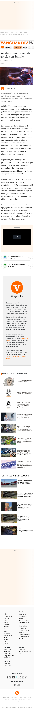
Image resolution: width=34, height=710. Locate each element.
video (9, 340)
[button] (2, 47)
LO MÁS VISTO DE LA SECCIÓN (15, 476)
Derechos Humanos (12, 356)
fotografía (24, 338)
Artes (8, 359)
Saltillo (18, 47)
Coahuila (8, 47)
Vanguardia (11, 88)
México (25, 47)
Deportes (23, 356)
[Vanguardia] (17, 287)
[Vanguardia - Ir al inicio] (17, 43)
